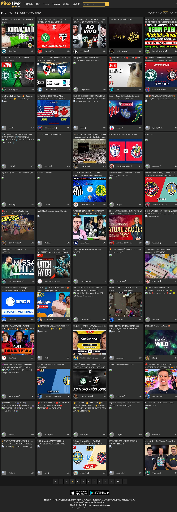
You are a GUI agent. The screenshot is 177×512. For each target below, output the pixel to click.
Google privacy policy (99, 508)
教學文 (66, 4)
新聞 (38, 4)
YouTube (56, 4)
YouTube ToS (84, 508)
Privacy (75, 508)
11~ (118, 481)
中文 (160, 13)
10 (111, 481)
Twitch (46, 4)
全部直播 (28, 4)
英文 (166, 13)
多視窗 (76, 4)
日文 (171, 13)
